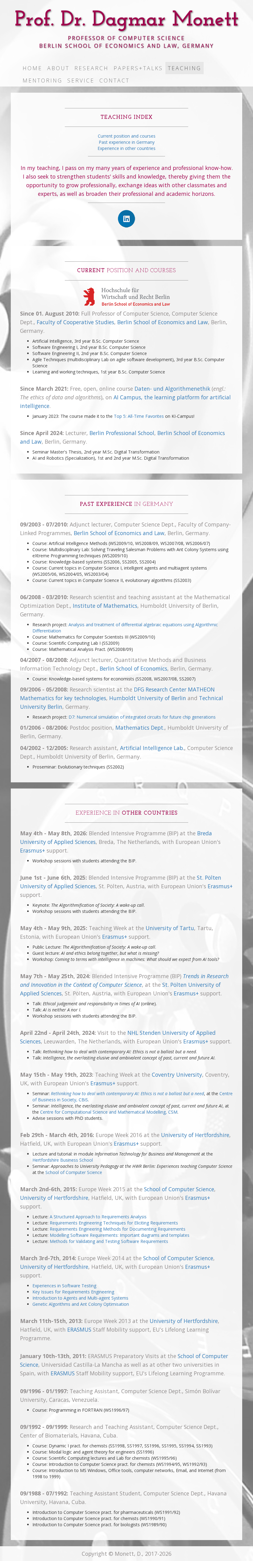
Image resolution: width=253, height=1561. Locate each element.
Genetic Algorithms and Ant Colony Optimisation (80, 1304)
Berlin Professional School (121, 433)
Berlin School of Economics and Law (162, 322)
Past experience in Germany (127, 142)
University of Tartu (170, 928)
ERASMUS (79, 1329)
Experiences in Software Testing (64, 1286)
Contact (114, 80)
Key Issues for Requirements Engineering (73, 1292)
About (58, 68)
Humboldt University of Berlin (147, 698)
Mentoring (42, 80)
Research (91, 68)
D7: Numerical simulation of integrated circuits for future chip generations (142, 717)
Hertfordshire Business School (62, 1160)
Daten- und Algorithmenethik (172, 388)
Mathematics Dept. (139, 727)
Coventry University (177, 1074)
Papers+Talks (138, 68)
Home (32, 68)
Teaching (184, 68)
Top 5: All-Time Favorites (139, 416)
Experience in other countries (126, 148)
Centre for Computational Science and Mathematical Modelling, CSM (108, 1112)
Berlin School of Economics (133, 668)
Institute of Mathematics (105, 605)
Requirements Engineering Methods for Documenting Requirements (117, 1229)
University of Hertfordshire (195, 1135)
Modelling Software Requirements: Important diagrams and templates (119, 1235)
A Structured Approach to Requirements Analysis (98, 1217)
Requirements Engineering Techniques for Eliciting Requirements (114, 1223)
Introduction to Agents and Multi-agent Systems (80, 1298)
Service (80, 80)
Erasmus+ (32, 850)
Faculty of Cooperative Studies (75, 322)
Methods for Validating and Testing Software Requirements (109, 1241)
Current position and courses (127, 136)
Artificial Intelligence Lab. (152, 748)
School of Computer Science (73, 1172)
